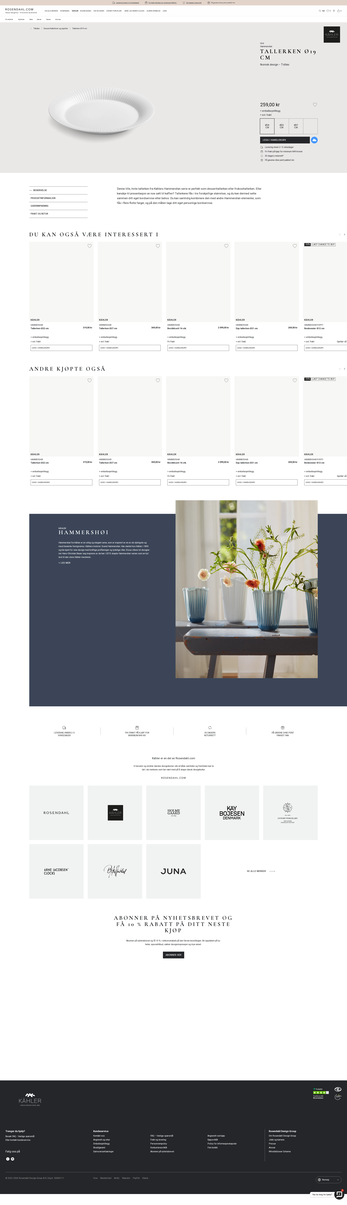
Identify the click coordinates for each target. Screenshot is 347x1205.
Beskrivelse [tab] (40, 190)
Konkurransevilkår (158, 1147)
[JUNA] (173, 871)
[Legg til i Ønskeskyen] (314, 140)
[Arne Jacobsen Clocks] (56, 871)
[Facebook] (7, 1159)
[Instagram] (12, 1159)
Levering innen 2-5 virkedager (127, 3)
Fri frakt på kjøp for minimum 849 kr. (163, 3)
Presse (272, 1143)
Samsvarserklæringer (103, 1151)
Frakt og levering (158, 1140)
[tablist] (58, 202)
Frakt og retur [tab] (39, 213)
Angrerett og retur (101, 1140)
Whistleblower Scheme (280, 1151)
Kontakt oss (99, 1136)
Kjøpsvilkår (213, 1140)
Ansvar (272, 1147)
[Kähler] (115, 813)
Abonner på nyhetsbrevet (162, 1151)
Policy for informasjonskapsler (222, 1143)
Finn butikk (213, 1147)
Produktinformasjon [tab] (43, 198)
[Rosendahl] (56, 813)
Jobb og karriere (276, 1140)
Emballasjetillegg (101, 1143)
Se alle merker (256, 871)
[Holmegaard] (173, 813)
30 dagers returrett (194, 3)
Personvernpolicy (158, 1143)
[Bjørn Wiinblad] (115, 871)
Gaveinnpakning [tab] (39, 206)
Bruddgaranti (99, 1147)
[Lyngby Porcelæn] (290, 813)
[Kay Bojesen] (232, 813)
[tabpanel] (190, 202)
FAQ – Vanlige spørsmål (161, 1136)
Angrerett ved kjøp (216, 1136)
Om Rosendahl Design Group (282, 1136)
